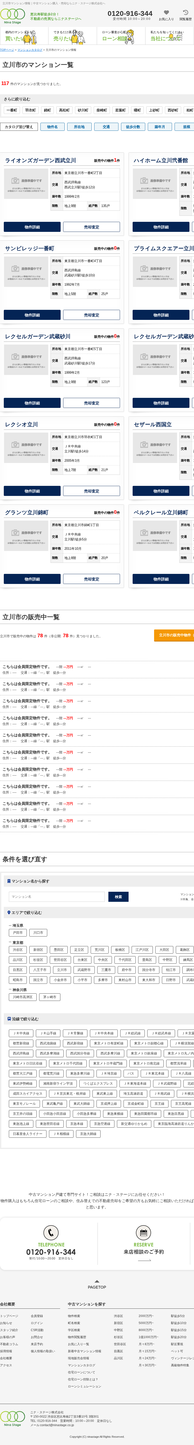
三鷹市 (106, 970)
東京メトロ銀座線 (144, 1053)
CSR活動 (37, 1330)
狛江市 (171, 970)
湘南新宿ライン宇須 (58, 1083)
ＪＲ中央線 (21, 1033)
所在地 (79, 127)
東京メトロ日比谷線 (27, 1063)
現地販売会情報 (78, 1358)
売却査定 (91, 227)
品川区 (18, 960)
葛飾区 (185, 950)
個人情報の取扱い (43, 1351)
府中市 (127, 970)
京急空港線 (102, 1124)
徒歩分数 (133, 127)
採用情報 (6, 1351)
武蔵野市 (84, 970)
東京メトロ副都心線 (149, 1043)
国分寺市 (148, 970)
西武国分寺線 (80, 1053)
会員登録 (37, 1316)
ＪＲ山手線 (48, 1033)
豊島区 (147, 960)
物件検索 (74, 1316)
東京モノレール (24, 1104)
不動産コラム (9, 1344)
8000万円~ (146, 1330)
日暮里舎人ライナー (27, 1134)
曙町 (137, 110)
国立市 (38, 980)
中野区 (168, 960)
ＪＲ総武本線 (161, 1033)
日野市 (171, 980)
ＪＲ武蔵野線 (167, 1083)
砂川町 (83, 110)
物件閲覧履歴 (77, 1337)
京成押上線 (109, 1104)
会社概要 (6, 1358)
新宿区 (38, 950)
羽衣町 (30, 110)
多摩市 (103, 980)
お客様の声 (7, 1337)
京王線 (159, 1104)
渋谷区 (18, 950)
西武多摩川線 (110, 1053)
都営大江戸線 (23, 1073)
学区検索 (74, 1330)
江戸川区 (142, 950)
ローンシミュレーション (84, 1386)
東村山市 (125, 980)
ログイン (37, 1323)
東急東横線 (115, 1114)
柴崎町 (101, 110)
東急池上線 (21, 1124)
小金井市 (60, 980)
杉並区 (38, 960)
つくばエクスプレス (98, 1083)
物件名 (52, 127)
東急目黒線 (176, 1114)
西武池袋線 (48, 1043)
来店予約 (37, 1344)
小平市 (82, 980)
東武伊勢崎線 (23, 1083)
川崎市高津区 (23, 997)
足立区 (79, 950)
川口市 (38, 932)
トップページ (9, 1316)
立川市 (62, 970)
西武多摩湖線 (50, 1053)
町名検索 (74, 1323)
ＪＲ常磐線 (75, 1033)
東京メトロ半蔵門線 (108, 1063)
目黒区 (18, 970)
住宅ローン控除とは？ (83, 1379)
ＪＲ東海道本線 (135, 1083)
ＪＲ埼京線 (109, 1073)
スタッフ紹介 (9, 1330)
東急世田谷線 (50, 1124)
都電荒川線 (51, 1073)
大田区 (164, 950)
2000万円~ (146, 1316)
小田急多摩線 (86, 1114)
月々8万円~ (146, 1344)
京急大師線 (88, 1134)
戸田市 (18, 932)
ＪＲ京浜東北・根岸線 (69, 1093)
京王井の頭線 (23, 1114)
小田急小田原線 (54, 1114)
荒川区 (100, 950)
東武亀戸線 (54, 1104)
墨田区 (59, 950)
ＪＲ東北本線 (154, 1073)
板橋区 (120, 950)
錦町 (47, 110)
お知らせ (6, 1323)
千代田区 (125, 960)
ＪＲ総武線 (132, 1033)
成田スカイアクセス (27, 1093)
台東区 (82, 960)
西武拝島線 (21, 1053)
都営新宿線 (21, 1043)
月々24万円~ (147, 1358)
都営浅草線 (178, 1063)
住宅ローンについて (81, 1372)
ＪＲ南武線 (162, 1093)
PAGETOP (97, 1287)
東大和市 (148, 980)
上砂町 (154, 110)
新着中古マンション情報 (84, 1351)
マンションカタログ (81, 1365)
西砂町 (173, 110)
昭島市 (18, 980)
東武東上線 (104, 1093)
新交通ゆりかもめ (134, 1124)
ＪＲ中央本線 (104, 1033)
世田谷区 (60, 960)
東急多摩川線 (80, 1073)
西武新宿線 (75, 1043)
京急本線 (76, 1124)
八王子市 (39, 970)
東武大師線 (82, 1104)
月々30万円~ (147, 1365)
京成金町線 (136, 1104)
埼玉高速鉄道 (133, 1093)
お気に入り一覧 (78, 1344)
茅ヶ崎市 (49, 997)
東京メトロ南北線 (146, 1063)
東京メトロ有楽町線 (109, 1043)
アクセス (6, 1365)
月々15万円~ (147, 1351)
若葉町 (120, 110)
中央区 (103, 960)
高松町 (64, 110)
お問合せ (37, 1337)
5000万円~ (146, 1323)
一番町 (12, 110)
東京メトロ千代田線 (68, 1063)
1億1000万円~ (148, 1337)
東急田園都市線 (145, 1114)
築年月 (160, 127)
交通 (106, 127)
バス (131, 1073)
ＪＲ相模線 (61, 1134)
